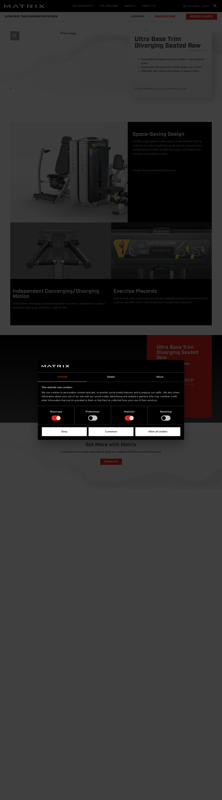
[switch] (92, 418)
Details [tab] (111, 376)
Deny (64, 431)
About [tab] (159, 376)
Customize (111, 431)
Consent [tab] (62, 376)
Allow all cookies (157, 431)
